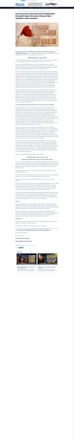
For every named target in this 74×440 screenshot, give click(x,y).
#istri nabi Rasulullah (18, 245)
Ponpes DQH (38, 7)
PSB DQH (54, 7)
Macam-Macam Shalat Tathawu (22, 238)
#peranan (33, 245)
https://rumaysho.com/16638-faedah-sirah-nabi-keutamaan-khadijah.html (33, 230)
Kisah (18, 11)
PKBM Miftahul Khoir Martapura (45, 7)
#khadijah (23, 245)
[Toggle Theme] (58, 0)
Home (16, 11)
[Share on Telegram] (23, 247)
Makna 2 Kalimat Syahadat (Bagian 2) (23, 241)
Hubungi (57, 7)
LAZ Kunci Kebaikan (30, 7)
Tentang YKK (21, 7)
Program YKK (25, 7)
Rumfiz (51, 7)
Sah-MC (35, 7)
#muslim (26, 245)
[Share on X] (20, 247)
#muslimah (29, 245)
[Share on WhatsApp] (19, 247)
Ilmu (17, 7)
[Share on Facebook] (22, 247)
